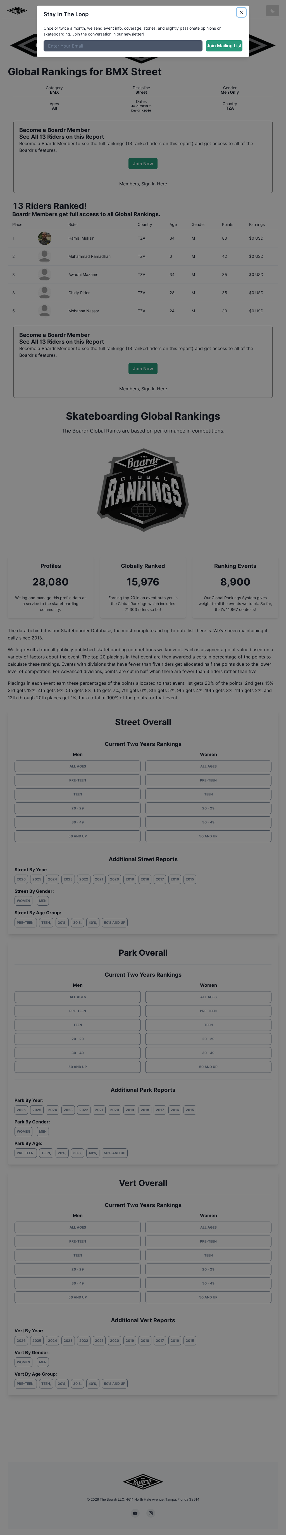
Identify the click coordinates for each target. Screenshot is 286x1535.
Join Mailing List (224, 45)
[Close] (241, 12)
